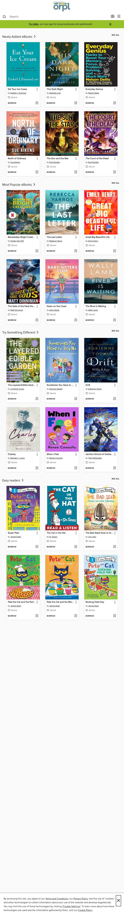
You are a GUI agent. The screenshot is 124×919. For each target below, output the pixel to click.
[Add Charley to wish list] (37, 468)
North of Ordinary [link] (17, 158)
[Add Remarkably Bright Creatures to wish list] (37, 251)
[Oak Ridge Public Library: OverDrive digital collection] (62, 6)
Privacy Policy (80, 898)
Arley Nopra (54, 310)
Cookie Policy (85, 910)
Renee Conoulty (56, 458)
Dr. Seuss (53, 537)
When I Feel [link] (53, 454)
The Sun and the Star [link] (58, 158)
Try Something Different (19, 333)
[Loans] (113, 17)
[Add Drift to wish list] (114, 399)
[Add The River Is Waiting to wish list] (114, 320)
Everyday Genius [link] (94, 89)
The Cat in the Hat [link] (56, 533)
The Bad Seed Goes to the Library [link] (99, 533)
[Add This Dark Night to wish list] (76, 103)
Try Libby (33, 24)
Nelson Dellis (93, 93)
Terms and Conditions (56, 898)
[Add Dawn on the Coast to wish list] (76, 320)
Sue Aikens (15, 162)
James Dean (15, 537)
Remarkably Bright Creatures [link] (22, 237)
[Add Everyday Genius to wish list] (114, 103)
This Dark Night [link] (55, 89)
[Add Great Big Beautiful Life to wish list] (114, 251)
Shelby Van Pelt (17, 241)
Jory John (92, 537)
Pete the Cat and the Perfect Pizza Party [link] (22, 602)
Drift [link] (88, 385)
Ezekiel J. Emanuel (18, 93)
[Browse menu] (119, 16)
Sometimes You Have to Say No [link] (60, 385)
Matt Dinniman (16, 310)
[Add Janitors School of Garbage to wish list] (114, 468)
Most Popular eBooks (17, 185)
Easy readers (11, 481)
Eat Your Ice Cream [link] (17, 89)
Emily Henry (93, 241)
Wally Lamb (93, 310)
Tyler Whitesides (95, 458)
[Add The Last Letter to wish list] (76, 251)
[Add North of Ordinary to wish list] (37, 172)
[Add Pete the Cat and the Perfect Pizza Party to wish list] (37, 616)
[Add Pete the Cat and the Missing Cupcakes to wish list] (76, 616)
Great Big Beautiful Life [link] (98, 237)
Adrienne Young (94, 389)
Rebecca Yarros (55, 241)
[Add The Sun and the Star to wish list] (76, 172)
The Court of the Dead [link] (97, 158)
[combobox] (55, 16)
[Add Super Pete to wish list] (37, 547)
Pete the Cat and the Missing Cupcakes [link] (60, 602)
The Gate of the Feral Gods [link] (22, 306)
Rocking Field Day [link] (95, 602)
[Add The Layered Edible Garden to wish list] (37, 399)
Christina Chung (17, 389)
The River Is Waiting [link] (96, 306)
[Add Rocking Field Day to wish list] (114, 616)
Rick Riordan (54, 162)
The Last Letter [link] (54, 237)
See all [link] (115, 35)
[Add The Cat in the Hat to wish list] (76, 547)
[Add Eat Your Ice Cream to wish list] (37, 103)
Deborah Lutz (55, 93)
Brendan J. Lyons (17, 458)
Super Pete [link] (13, 533)
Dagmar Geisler (55, 389)
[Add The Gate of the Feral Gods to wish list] (37, 320)
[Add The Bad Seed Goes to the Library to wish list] (114, 547)
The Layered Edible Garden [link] (22, 385)
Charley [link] (12, 454)
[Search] (4, 16)
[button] (37, 89)
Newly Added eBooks (17, 37)
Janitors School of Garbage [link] (99, 454)
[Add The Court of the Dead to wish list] (114, 172)
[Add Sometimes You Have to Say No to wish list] (76, 399)
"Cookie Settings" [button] (71, 906)
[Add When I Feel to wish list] (76, 468)
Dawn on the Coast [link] (56, 306)
